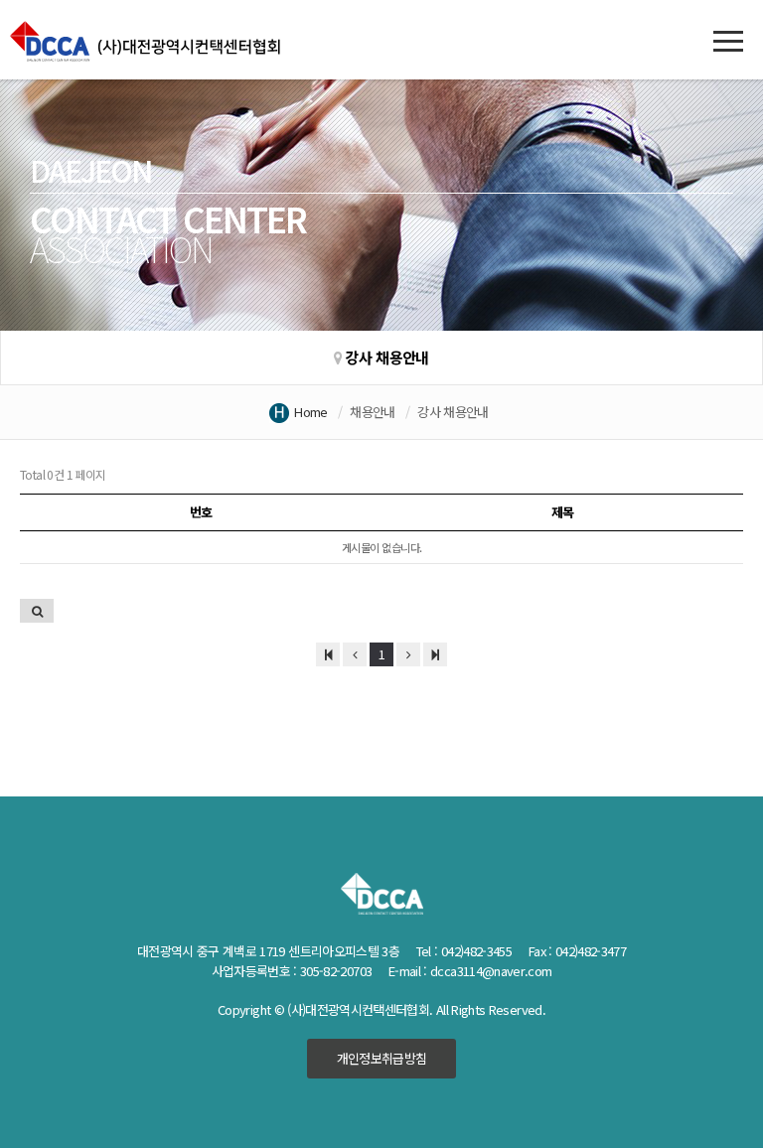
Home (310, 411)
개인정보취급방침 (382, 1058)
